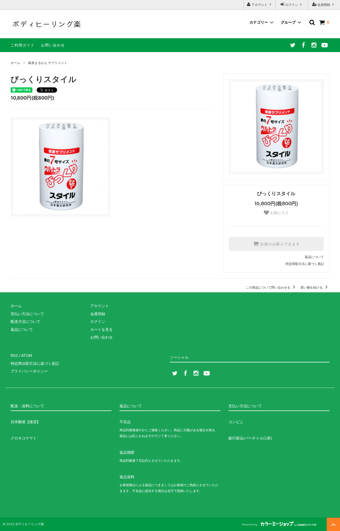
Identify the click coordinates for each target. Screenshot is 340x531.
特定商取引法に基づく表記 (305, 264)
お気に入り (279, 213)
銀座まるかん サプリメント (47, 63)
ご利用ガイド (23, 45)
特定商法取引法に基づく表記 (35, 363)
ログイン (291, 5)
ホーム (15, 63)
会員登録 (324, 5)
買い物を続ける (312, 287)
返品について (314, 257)
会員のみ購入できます (279, 244)
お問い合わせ (53, 45)
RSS (14, 355)
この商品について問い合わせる (268, 287)
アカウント (259, 5)
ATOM (26, 355)
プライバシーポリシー (29, 371)
